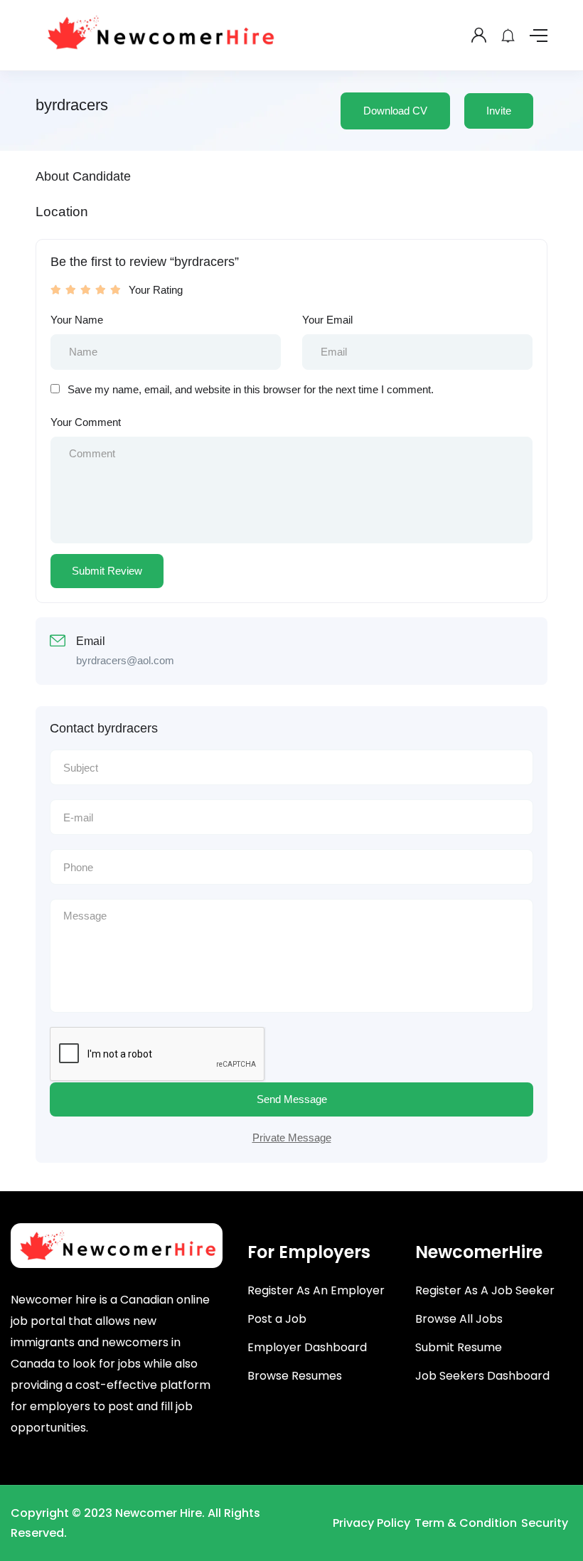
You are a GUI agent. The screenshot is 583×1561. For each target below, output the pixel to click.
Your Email (327, 320)
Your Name (76, 320)
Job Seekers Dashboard (482, 1376)
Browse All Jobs (459, 1319)
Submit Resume (458, 1347)
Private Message (291, 1137)
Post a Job (276, 1319)
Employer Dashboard (307, 1347)
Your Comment (85, 422)
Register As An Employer (316, 1290)
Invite (498, 111)
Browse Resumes (294, 1376)
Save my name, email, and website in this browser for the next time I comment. (251, 389)
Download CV (395, 111)
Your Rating (156, 290)
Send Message (292, 1099)
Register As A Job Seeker (485, 1290)
